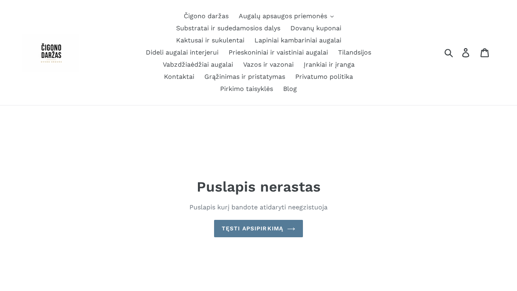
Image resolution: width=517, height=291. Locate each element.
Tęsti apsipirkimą (252, 228)
